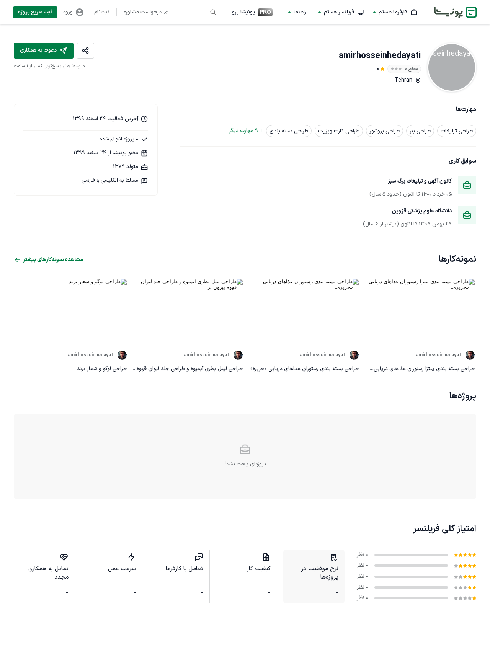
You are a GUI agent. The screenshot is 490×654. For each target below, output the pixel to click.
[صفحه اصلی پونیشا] (455, 12)
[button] (395, 12)
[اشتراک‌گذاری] (85, 51)
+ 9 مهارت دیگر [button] (246, 131)
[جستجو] (213, 12)
